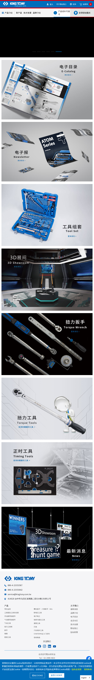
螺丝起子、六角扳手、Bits (43, 613)
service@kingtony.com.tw (19, 598)
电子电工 (37, 620)
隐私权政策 (77, 669)
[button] (35, 55)
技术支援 (27, 12)
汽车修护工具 (38, 634)
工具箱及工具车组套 (11, 616)
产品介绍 (8, 12)
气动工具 (7, 627)
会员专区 (74, 624)
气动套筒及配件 (10, 623)
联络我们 (74, 632)
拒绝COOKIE (37, 675)
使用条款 (88, 669)
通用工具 (37, 627)
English (84, 677)
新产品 (19, 12)
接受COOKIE (56, 675)
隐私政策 (74, 636)
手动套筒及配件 (10, 620)
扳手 (6, 634)
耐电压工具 (38, 616)
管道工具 (7, 641)
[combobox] (86, 677)
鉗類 (6, 637)
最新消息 (74, 613)
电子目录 (74, 620)
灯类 (35, 630)
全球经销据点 (84, 12)
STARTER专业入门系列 (42, 637)
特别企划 (7, 613)
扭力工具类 (8, 630)
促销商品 (37, 641)
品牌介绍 (37, 12)
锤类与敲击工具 (39, 623)
